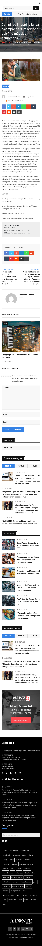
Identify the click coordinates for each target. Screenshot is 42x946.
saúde (25, 891)
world (4, 904)
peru (35, 882)
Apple (24, 855)
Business (19, 859)
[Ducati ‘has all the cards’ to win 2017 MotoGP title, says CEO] (8, 544)
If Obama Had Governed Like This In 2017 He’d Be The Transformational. (28, 587)
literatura (6, 877)
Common (33, 466)
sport (18, 895)
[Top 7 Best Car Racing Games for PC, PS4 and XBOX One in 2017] (8, 600)
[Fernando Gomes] (24, 97)
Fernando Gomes (26, 295)
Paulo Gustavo (26, 882)
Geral (10, 42)
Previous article (8, 269)
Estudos (5, 868)
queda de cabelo (18, 886)
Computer (6, 864)
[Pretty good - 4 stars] (8, 376)
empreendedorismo (26, 864)
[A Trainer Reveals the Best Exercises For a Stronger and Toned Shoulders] (8, 614)
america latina (25, 850)
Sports (25, 895)
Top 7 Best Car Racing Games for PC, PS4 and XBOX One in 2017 (28, 601)
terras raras (12, 900)
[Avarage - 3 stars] (6, 376)
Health (27, 873)
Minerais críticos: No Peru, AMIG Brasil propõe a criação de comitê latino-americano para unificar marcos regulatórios (19, 818)
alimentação (14, 850)
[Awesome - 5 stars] (10, 376)
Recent (8, 466)
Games (19, 868)
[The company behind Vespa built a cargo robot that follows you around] (8, 558)
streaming (33, 895)
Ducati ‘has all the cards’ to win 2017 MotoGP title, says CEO (28, 545)
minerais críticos (17, 877)
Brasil (12, 859)
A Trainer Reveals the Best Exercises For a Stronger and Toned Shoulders (28, 615)
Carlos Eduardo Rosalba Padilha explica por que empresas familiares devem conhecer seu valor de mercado (19, 792)
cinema (27, 859)
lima (33, 873)
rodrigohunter (15, 891)
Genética (27, 868)
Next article (35, 269)
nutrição (15, 882)
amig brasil (6, 855)
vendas (33, 900)
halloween (19, 873)
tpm (20, 900)
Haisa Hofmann (8, 873)
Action (5, 850)
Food (12, 868)
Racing (28, 886)
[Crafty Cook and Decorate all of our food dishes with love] (8, 572)
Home (5, 42)
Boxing (5, 859)
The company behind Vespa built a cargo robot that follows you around (28, 559)
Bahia (31, 855)
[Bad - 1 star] (2, 376)
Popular (21, 466)
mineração (28, 877)
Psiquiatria (6, 886)
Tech (4, 900)
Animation (16, 855)
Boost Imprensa (27, 937)
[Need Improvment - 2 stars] (4, 376)
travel (26, 900)
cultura (14, 864)
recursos (6, 891)
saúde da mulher (8, 895)
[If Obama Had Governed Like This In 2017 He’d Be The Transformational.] (8, 586)
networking (6, 882)
